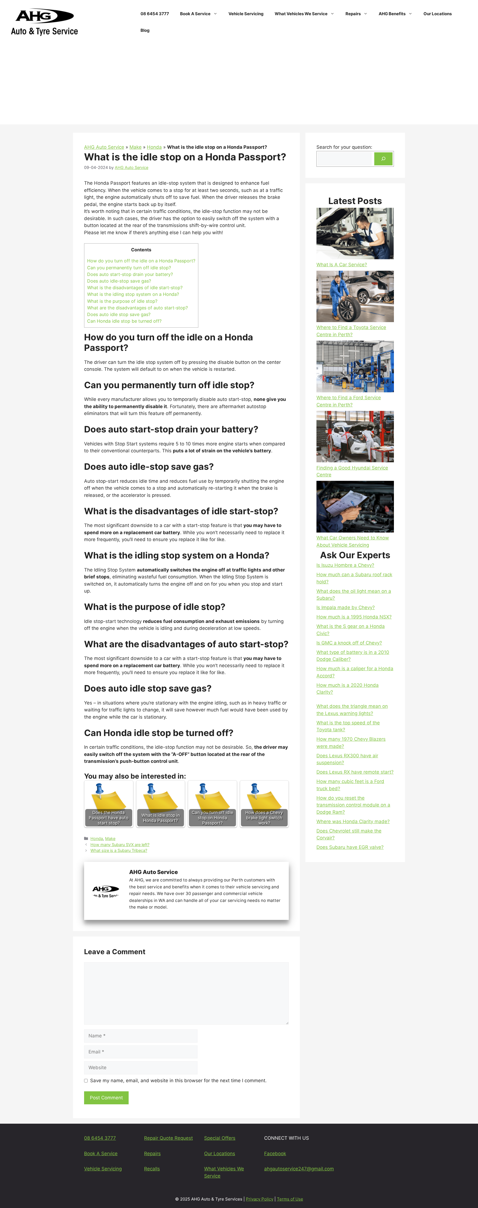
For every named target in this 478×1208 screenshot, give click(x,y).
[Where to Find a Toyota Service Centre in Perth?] (355, 297)
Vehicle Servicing (246, 13)
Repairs (353, 13)
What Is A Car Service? (341, 264)
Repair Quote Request (168, 1138)
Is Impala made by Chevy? (345, 607)
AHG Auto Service (104, 147)
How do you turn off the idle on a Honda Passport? (141, 260)
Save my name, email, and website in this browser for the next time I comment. (178, 1080)
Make (135, 147)
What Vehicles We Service (301, 13)
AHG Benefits (392, 13)
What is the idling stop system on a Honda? (133, 294)
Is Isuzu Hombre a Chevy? (345, 565)
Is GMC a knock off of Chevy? (349, 643)
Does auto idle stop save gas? (118, 314)
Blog (145, 30)
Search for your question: (344, 147)
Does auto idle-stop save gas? (119, 281)
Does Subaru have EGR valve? (350, 847)
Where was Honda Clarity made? (353, 821)
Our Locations (438, 13)
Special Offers (219, 1138)
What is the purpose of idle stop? (122, 301)
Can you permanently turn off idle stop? (129, 267)
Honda (154, 147)
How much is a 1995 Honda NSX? (354, 617)
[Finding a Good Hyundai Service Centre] (355, 438)
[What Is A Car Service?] (355, 234)
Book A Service (195, 13)
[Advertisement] (239, 85)
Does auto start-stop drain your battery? (130, 274)
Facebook (275, 1153)
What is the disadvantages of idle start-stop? (135, 287)
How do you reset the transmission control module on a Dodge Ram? (353, 805)
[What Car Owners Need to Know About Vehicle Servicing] (355, 507)
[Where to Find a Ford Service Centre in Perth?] (355, 367)
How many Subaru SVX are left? (119, 844)
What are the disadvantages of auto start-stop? (137, 308)
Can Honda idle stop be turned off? (124, 321)
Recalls (152, 1169)
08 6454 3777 (155, 13)
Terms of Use (290, 1199)
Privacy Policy (259, 1199)
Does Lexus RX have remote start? (355, 772)
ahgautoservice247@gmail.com (299, 1169)
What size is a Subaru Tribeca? (118, 850)
